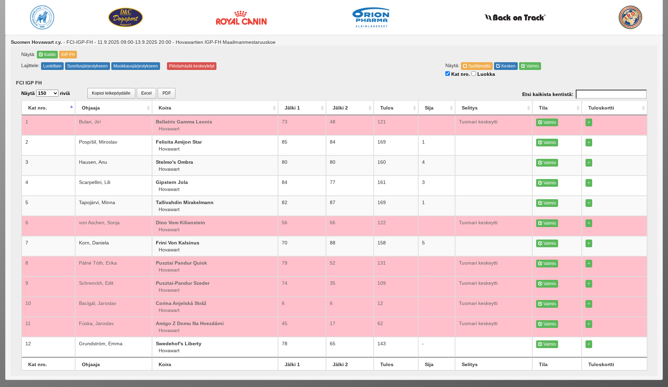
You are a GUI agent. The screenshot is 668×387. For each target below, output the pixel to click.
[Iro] (630, 17)
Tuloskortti (601, 108)
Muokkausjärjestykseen (135, 66)
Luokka (485, 74)
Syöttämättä (479, 66)
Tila (543, 108)
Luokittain (52, 66)
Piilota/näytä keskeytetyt (191, 66)
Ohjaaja (91, 108)
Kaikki (49, 54)
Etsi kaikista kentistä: (547, 94)
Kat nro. (460, 74)
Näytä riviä (45, 93)
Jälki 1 (292, 108)
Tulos (386, 108)
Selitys (470, 108)
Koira (165, 108)
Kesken (508, 66)
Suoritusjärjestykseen (87, 66)
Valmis (532, 66)
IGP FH (68, 54)
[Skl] (42, 17)
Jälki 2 (340, 108)
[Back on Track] (514, 17)
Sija (429, 108)
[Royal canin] (241, 17)
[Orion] (370, 17)
